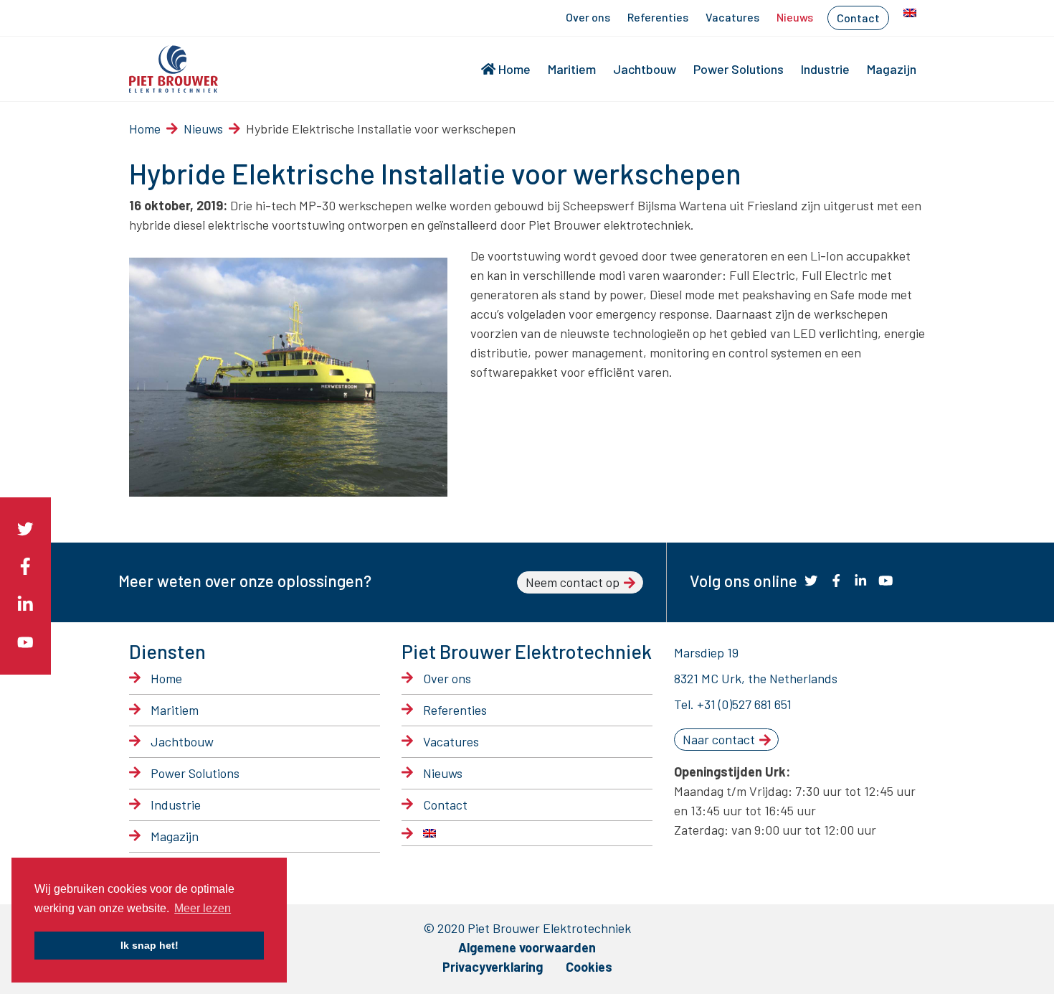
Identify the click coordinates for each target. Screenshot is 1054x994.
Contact (858, 17)
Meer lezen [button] (202, 908)
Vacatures (732, 17)
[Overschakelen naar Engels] (910, 13)
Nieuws (795, 17)
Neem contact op (572, 582)
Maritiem (572, 69)
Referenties (657, 17)
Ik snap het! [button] (149, 945)
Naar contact (719, 739)
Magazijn (891, 69)
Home (514, 69)
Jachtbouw (644, 69)
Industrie (825, 69)
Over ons (588, 17)
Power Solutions (738, 69)
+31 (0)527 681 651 (744, 704)
